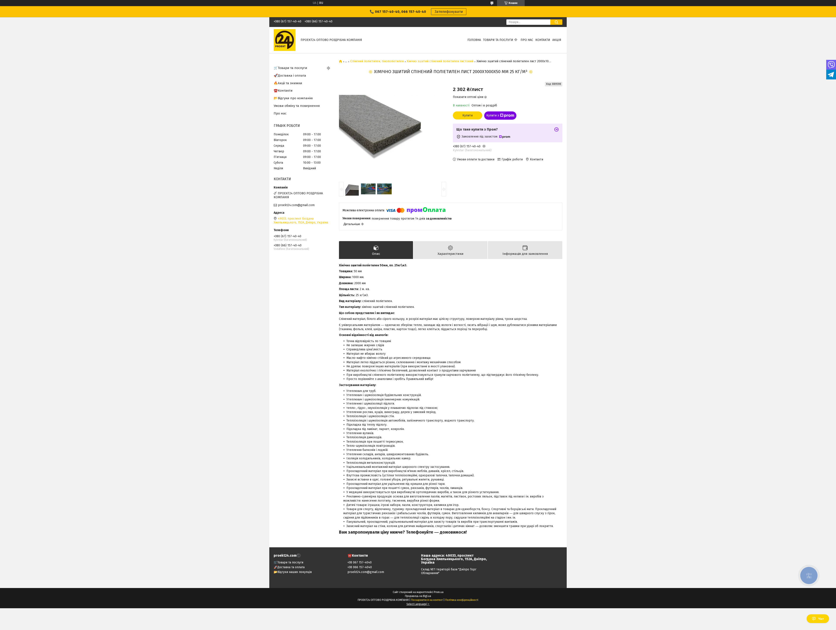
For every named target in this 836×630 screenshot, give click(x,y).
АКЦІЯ (556, 40)
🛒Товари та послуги (290, 68)
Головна (474, 40)
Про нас (527, 40)
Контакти (542, 40)
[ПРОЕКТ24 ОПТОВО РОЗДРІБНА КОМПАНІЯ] (284, 40)
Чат (821, 618)
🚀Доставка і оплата (290, 75)
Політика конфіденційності (461, 599)
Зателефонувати (449, 12)
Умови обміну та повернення (297, 106)
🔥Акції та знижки (288, 83)
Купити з (492, 115)
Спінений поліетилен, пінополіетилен (377, 61)
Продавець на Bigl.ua (418, 596)
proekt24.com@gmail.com (296, 205)
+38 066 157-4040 (359, 567)
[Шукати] (556, 22)
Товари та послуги (498, 40)
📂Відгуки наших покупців (293, 572)
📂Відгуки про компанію (293, 98)
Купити (467, 115)
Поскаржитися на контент (427, 599)
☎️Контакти (283, 90)
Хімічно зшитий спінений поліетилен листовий (440, 61)
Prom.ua (438, 592)
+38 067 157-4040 (359, 562)
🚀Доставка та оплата (289, 567)
